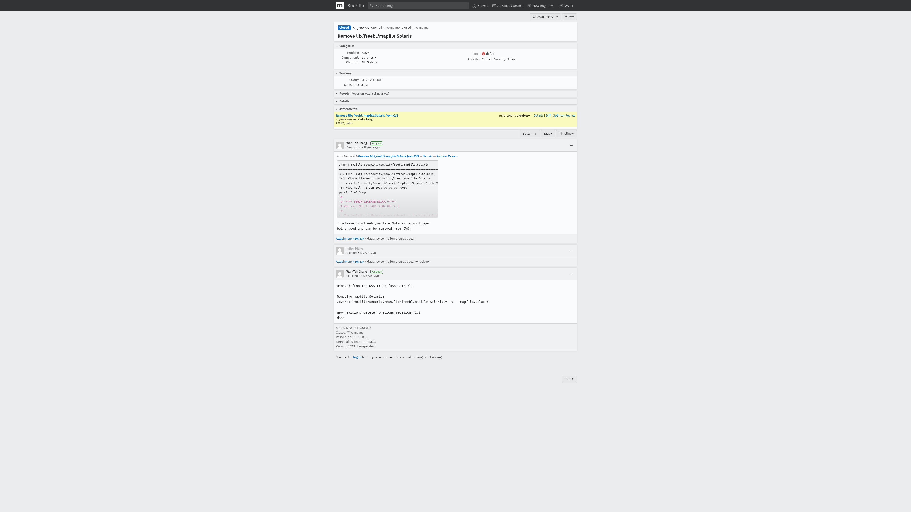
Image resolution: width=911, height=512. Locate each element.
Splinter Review (564, 115)
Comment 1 (353, 276)
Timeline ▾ (566, 133)
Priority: (473, 59)
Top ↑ (569, 379)
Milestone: (351, 85)
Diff (548, 115)
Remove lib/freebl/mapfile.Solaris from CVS (367, 115)
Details (538, 115)
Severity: (500, 59)
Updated (352, 253)
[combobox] (418, 5)
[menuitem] (480, 5)
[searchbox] (418, 5)
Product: (353, 53)
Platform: (352, 62)
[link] (387, 189)
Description (353, 147)
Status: (354, 80)
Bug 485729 (361, 28)
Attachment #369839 (350, 238)
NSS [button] (365, 53)
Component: (350, 57)
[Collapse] (571, 145)
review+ (524, 115)
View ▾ (569, 16)
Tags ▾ (548, 133)
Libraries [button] (368, 57)
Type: (475, 53)
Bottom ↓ (530, 133)
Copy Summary (543, 16)
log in (357, 357)
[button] (566, 5)
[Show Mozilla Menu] (340, 5)
